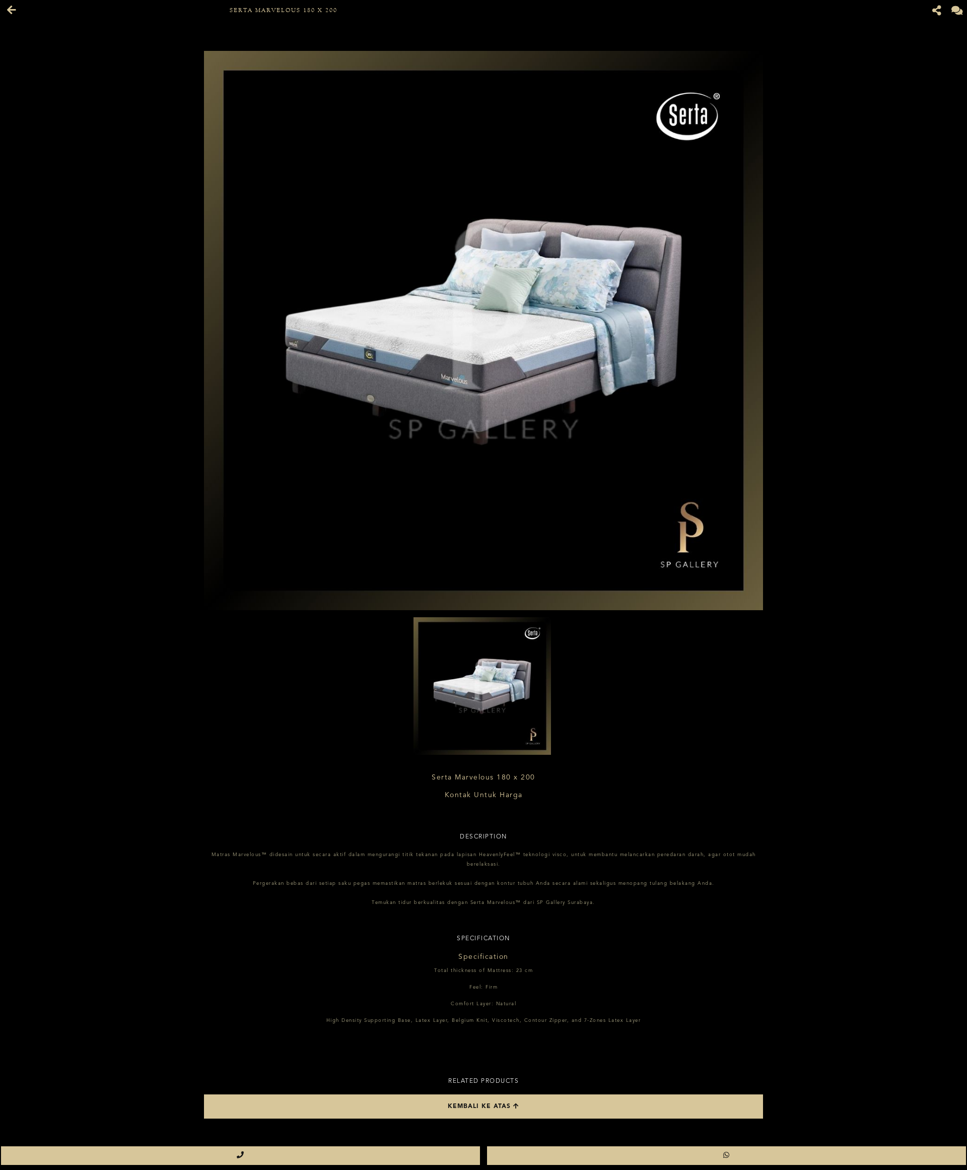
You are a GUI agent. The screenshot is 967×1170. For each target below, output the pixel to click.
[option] (483, 330)
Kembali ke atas (480, 1106)
